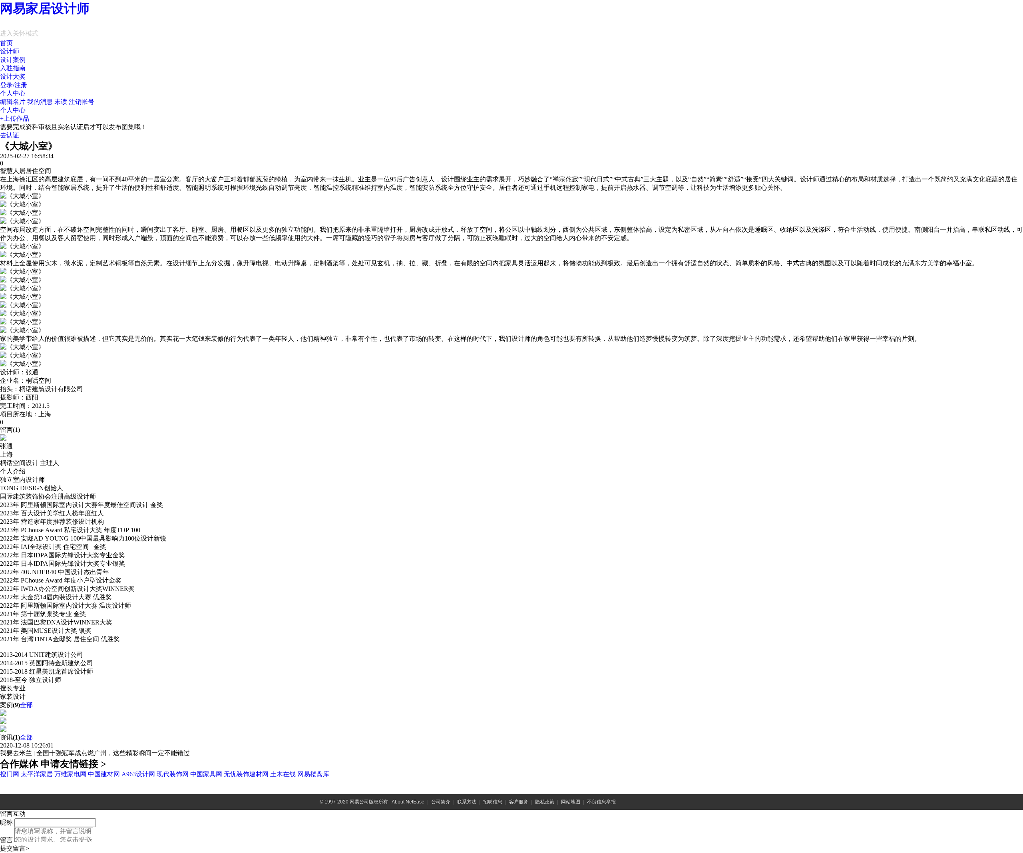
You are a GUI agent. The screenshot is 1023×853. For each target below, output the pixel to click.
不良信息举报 (601, 802)
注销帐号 (81, 101)
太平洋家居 (37, 774)
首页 (6, 43)
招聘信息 (492, 802)
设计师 (9, 51)
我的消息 (47, 101)
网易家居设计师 (45, 8)
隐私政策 (544, 802)
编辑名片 (13, 101)
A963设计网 (138, 774)
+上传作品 (14, 118)
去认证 (9, 135)
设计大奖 (13, 76)
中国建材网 (104, 774)
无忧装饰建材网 (246, 774)
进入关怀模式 (19, 33)
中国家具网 (206, 774)
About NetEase (408, 802)
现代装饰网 (173, 774)
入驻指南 (13, 68)
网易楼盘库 (313, 774)
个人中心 (13, 93)
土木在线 (283, 774)
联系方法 (466, 802)
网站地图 (570, 802)
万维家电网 (70, 774)
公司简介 (440, 802)
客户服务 (518, 802)
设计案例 (13, 59)
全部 (26, 705)
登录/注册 (13, 85)
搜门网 (9, 774)
